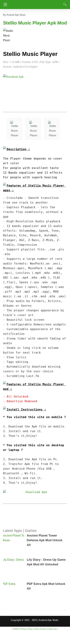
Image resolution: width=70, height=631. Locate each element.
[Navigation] (4, 4)
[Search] (64, 4)
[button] (10, 35)
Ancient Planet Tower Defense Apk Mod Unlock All (44, 540)
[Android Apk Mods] (36, 3)
